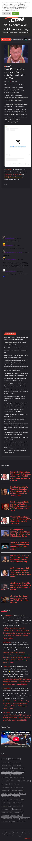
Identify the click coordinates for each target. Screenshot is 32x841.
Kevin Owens (18, 787)
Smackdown (6, 806)
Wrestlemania (7, 818)
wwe (16, 818)
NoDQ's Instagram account (13, 174)
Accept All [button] (15, 13)
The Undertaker (7, 812)
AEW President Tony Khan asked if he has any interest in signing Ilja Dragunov (15, 369)
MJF (5, 185)
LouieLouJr (6, 666)
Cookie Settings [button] (6, 13)
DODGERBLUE (8, 615)
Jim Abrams (6, 688)
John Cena (15, 784)
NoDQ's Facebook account (12, 177)
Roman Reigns (7, 799)
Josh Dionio (7, 642)
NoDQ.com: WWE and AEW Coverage (16, 27)
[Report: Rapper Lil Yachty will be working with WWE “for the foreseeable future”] (19, 39)
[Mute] (26, 746)
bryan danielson (18, 768)
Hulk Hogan (15, 781)
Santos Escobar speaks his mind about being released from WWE (15, 451)
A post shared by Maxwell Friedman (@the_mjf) (18, 164)
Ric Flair (16, 796)
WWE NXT (25, 818)
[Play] (3, 746)
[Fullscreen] (29, 746)
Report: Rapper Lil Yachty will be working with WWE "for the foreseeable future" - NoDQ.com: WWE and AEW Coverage (16, 703)
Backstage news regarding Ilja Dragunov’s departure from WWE (14, 420)
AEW (4, 759)
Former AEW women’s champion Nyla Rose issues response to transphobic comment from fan (15, 350)
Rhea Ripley (6, 796)
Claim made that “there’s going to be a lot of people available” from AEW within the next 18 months (16, 427)
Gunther (5, 781)
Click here (7, 169)
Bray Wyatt (17, 765)
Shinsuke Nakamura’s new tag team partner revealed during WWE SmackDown (15, 379)
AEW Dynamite (14, 759)
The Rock (17, 809)
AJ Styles (17, 762)
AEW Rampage (7, 762)
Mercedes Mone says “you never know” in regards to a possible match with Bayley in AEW (14, 398)
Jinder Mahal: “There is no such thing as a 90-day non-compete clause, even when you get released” (15, 386)
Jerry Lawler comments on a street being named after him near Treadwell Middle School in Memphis (16, 445)
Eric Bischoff (19, 777)
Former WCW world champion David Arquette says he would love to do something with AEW (16, 374)
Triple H (5, 815)
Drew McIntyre (7, 777)
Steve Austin (17, 806)
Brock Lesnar (6, 768)
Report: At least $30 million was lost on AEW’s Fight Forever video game (16, 438)
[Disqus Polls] (16, 212)
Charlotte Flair (7, 771)
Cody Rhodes (16, 774)
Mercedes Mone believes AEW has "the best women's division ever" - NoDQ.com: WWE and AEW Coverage (17, 681)
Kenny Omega (7, 787)
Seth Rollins (16, 803)
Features (8, 66)
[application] (16, 739)
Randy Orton (13, 793)
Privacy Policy (27, 838)
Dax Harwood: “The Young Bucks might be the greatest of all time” (15, 415)
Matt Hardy (6, 790)
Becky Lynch (6, 765)
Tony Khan (18, 812)
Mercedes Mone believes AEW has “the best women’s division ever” (15, 343)
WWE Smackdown (18, 821)
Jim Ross (5, 784)
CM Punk (6, 774)
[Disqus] (16, 256)
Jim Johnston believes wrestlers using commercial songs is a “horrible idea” (13, 410)
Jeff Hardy (26, 781)
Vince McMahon (16, 815)
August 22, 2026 (8, 638)
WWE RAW (6, 821)
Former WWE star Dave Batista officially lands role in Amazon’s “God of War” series (16, 433)
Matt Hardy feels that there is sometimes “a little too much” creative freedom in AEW (15, 405)
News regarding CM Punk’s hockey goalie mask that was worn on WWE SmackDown (16, 338)
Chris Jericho (19, 771)
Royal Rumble (19, 799)
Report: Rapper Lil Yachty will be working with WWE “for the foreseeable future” (16, 356)
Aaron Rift (6, 81)
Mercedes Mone (17, 790)
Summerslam (6, 809)
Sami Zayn (6, 803)
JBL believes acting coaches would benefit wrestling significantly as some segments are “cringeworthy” (15, 363)
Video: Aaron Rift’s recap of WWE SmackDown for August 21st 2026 (16, 392)
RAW (23, 793)
